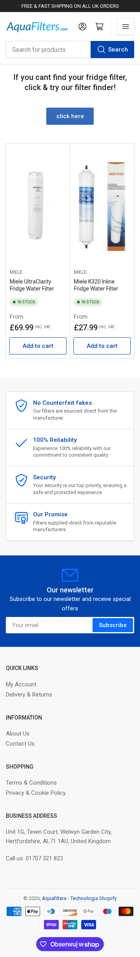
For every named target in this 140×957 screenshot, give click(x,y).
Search (118, 49)
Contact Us (20, 743)
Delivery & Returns (29, 694)
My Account (21, 684)
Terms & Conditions (31, 782)
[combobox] (70, 49)
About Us (18, 733)
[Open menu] (125, 26)
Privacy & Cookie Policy (36, 792)
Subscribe (113, 625)
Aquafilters (54, 898)
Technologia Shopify (93, 898)
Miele (16, 272)
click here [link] (70, 116)
